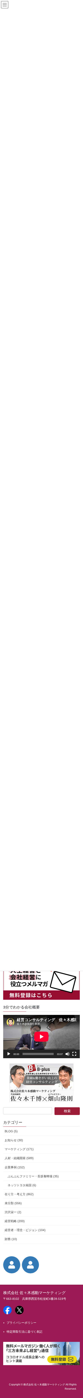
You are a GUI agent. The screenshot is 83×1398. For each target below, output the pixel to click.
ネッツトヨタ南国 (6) (22, 1185)
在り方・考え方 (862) (19, 1194)
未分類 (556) (13, 1203)
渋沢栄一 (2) (13, 1212)
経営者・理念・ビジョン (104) (25, 1230)
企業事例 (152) (15, 1167)
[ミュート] (67, 1054)
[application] (41, 1036)
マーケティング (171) (19, 1149)
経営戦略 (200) (15, 1221)
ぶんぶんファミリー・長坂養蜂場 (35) (33, 1176)
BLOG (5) (11, 1131)
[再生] (9, 1054)
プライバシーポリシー (21, 1322)
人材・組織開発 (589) (19, 1158)
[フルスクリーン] (74, 1054)
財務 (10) (11, 1239)
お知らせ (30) (14, 1140)
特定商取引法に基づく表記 (24, 1331)
